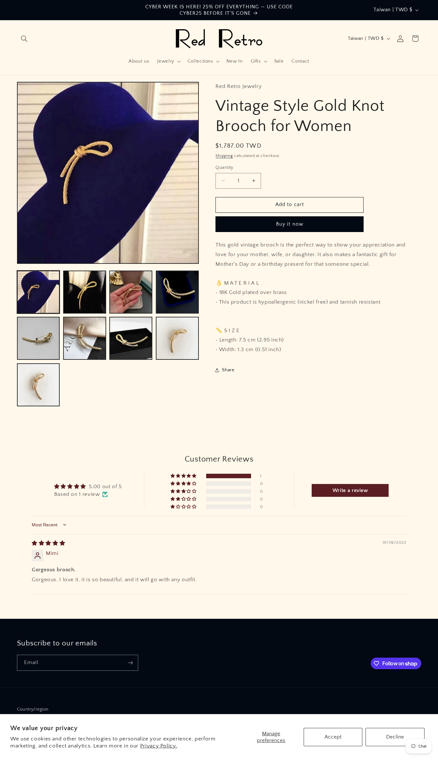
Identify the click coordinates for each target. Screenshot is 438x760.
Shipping (224, 155)
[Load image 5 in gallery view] (38, 338)
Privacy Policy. (158, 746)
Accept (332, 737)
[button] (24, 38)
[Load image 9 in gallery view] (38, 384)
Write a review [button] (350, 490)
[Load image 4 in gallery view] (177, 292)
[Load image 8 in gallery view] (177, 338)
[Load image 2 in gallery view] (84, 292)
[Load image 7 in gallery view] (130, 338)
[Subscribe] (130, 662)
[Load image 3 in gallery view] (130, 292)
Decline (395, 737)
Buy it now (289, 224)
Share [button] (228, 369)
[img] (48, 543)
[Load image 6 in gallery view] (84, 338)
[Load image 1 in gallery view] (38, 292)
